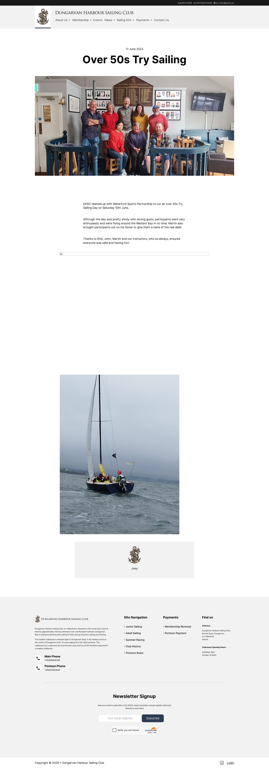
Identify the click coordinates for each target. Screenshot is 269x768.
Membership (80, 20)
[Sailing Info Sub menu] (133, 20)
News (108, 20)
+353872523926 (52, 670)
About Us (61, 20)
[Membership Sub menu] (90, 20)
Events (97, 20)
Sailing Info (124, 20)
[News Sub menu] (114, 20)
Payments (142, 20)
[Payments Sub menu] (151, 20)
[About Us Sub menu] (69, 20)
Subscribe (152, 718)
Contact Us (161, 20)
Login (230, 762)
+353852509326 (52, 660)
